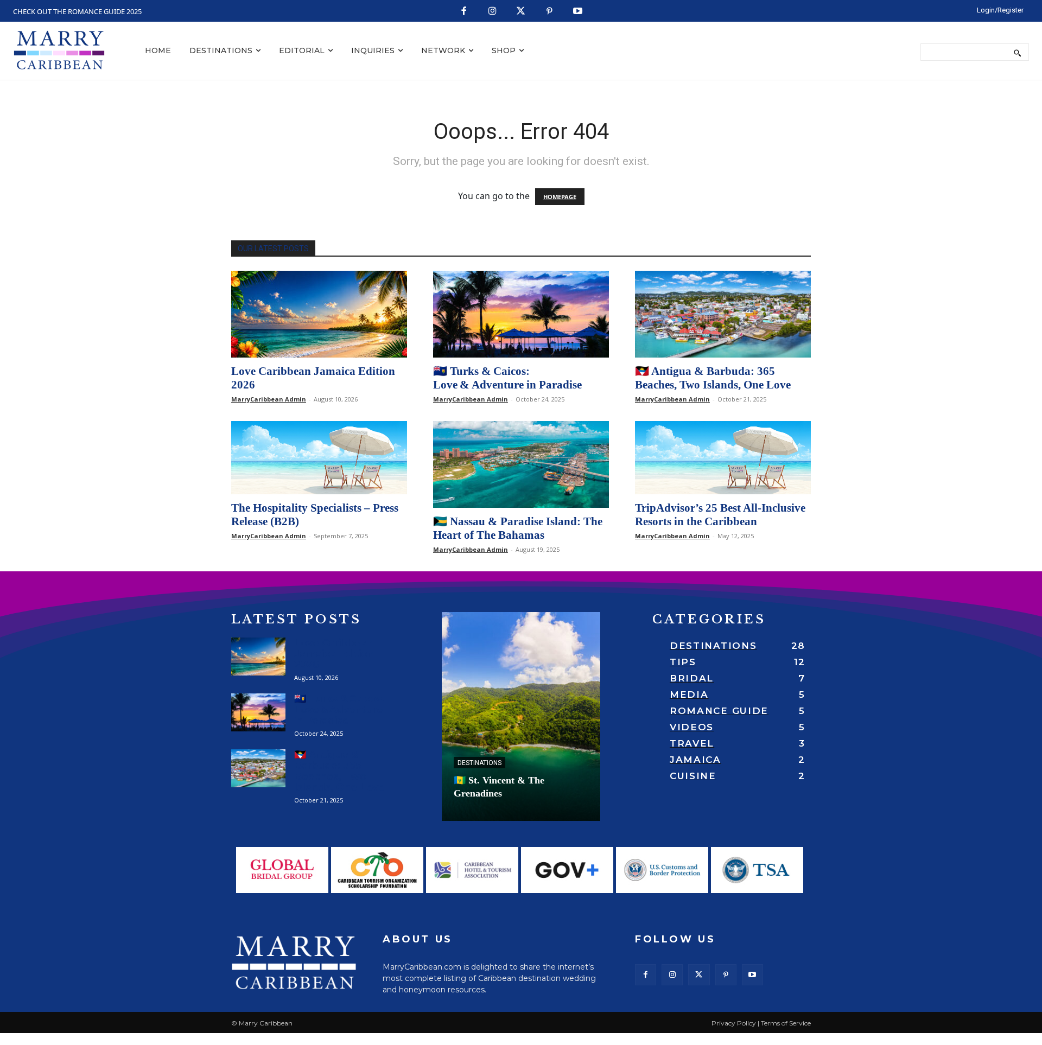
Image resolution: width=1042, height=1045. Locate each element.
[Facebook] (464, 11)
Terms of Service (786, 1023)
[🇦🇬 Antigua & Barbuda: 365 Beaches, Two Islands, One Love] (723, 314)
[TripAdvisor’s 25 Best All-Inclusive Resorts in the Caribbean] (723, 457)
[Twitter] (521, 11)
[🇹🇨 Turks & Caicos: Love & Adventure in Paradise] (521, 314)
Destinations (479, 763)
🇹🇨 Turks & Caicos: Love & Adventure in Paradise (507, 378)
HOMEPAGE (559, 197)
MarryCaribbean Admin (268, 399)
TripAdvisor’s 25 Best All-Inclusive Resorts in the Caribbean (720, 514)
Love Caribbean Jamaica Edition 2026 (334, 654)
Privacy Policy (733, 1023)
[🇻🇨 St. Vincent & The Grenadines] (521, 716)
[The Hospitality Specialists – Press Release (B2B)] (319, 457)
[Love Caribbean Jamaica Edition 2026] (319, 314)
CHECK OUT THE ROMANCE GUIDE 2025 (77, 11)
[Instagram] (492, 11)
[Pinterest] (549, 11)
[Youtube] (578, 11)
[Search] (1017, 52)
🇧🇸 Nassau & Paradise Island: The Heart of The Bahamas (517, 528)
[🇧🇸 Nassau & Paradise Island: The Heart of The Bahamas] (521, 464)
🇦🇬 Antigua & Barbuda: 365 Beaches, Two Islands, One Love (713, 378)
